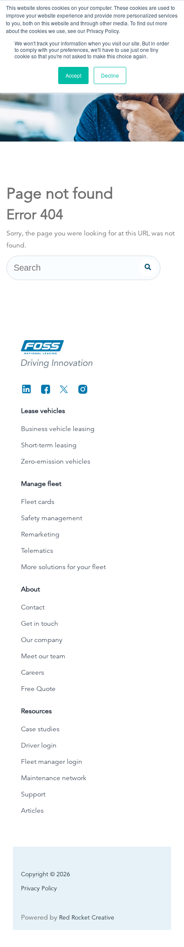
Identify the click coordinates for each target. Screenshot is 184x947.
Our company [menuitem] (41, 639)
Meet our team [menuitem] (43, 656)
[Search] (147, 267)
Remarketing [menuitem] (40, 534)
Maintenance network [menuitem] (53, 778)
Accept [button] (73, 75)
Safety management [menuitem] (51, 518)
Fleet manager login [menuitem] (51, 761)
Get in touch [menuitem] (39, 623)
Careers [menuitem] (32, 672)
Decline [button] (110, 75)
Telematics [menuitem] (37, 550)
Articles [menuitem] (32, 810)
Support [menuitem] (33, 794)
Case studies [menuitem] (40, 729)
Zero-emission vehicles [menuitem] (55, 461)
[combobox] (83, 268)
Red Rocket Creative (86, 917)
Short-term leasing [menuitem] (49, 445)
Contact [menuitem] (33, 607)
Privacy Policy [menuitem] (39, 888)
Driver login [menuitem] (38, 745)
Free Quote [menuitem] (38, 688)
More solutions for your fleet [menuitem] (63, 567)
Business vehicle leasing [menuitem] (58, 428)
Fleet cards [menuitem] (37, 501)
